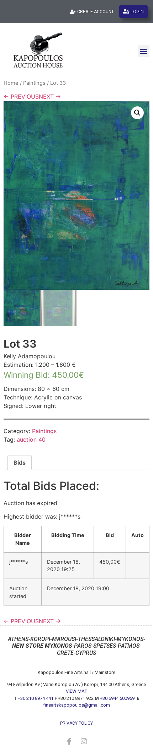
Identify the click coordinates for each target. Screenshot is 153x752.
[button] (143, 51)
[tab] (19, 462)
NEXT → (50, 96)
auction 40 (31, 439)
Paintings (34, 83)
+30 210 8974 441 (35, 698)
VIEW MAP (76, 691)
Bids (20, 462)
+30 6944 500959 (118, 698)
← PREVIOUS (21, 96)
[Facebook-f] (69, 741)
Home (11, 83)
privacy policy (76, 723)
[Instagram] (84, 741)
